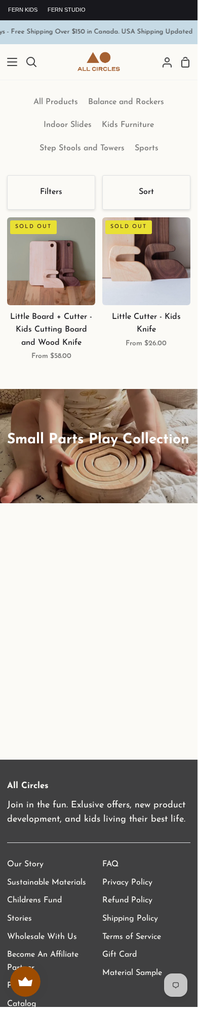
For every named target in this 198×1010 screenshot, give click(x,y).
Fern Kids (22, 10)
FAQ (110, 864)
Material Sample (132, 973)
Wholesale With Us (42, 937)
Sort (146, 192)
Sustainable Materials (46, 882)
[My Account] (163, 62)
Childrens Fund (34, 900)
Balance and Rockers (126, 102)
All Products (55, 102)
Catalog (21, 1004)
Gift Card (119, 955)
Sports (147, 148)
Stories (19, 919)
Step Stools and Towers (82, 148)
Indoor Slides (68, 125)
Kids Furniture (128, 125)
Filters (51, 192)
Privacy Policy (127, 882)
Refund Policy (127, 900)
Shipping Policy (130, 919)
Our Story (25, 864)
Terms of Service (131, 937)
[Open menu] (9, 62)
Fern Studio (67, 10)
